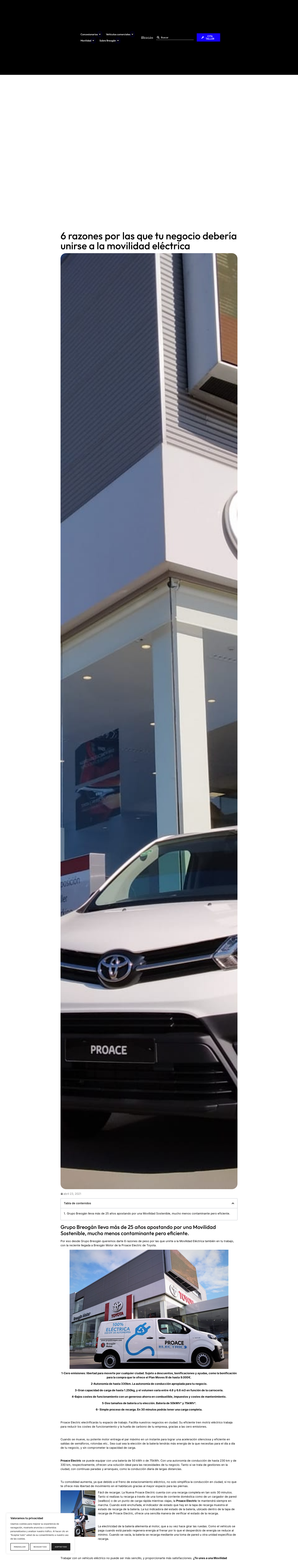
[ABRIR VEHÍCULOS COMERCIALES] (132, 34)
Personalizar (19, 1547)
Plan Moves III (158, 1377)
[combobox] (175, 37)
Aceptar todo (61, 1547)
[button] (233, 1203)
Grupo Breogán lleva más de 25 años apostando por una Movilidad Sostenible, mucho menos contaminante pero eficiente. (148, 1213)
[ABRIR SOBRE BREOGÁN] (118, 40)
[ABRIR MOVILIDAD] (93, 40)
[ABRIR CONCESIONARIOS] (100, 34)
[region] (40, 1533)
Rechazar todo (40, 1547)
